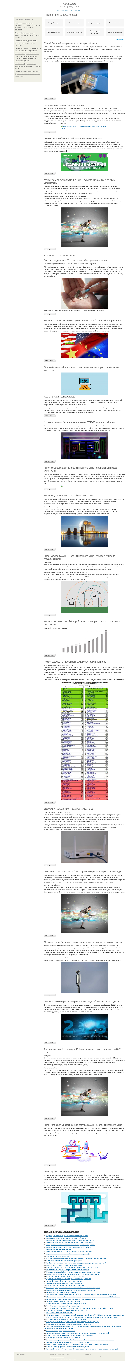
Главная (60, 10)
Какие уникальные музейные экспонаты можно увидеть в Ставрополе (70, 1245)
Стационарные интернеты (95, 32)
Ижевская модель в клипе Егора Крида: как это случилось (66, 1319)
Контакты (52, 1354)
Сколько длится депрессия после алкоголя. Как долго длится (67, 1347)
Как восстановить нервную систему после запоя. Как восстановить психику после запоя (77, 1344)
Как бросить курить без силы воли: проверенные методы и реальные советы (73, 1267)
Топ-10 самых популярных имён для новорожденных (65, 1306)
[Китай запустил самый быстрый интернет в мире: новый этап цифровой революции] (84, 486)
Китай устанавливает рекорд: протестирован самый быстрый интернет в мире (83, 320)
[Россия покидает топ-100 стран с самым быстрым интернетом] (84, 293)
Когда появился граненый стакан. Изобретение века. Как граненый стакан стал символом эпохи (80, 1340)
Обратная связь (88, 1354)
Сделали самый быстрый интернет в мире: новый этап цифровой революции (83, 942)
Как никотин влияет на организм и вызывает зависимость (66, 1285)
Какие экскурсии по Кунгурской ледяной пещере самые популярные (69, 1242)
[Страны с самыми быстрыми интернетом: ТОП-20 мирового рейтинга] (84, 445)
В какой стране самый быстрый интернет (65, 105)
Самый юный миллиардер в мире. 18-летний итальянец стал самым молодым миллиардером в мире (81, 1317)
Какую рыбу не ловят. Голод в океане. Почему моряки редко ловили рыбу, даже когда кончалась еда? (82, 1349)
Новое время (69, 3)
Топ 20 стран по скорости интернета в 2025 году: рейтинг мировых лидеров (81, 1001)
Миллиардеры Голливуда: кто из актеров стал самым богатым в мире (70, 1299)
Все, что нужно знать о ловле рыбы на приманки (63, 1337)
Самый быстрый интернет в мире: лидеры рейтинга (70, 43)
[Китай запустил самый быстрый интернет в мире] (84, 531)
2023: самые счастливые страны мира (59, 1313)
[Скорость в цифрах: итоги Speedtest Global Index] (84, 847)
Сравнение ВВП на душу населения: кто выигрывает (65, 1276)
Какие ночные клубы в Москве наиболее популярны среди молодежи (70, 1240)
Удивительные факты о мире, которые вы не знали (64, 1283)
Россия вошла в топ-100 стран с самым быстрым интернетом (75, 661)
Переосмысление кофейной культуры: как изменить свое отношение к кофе (73, 1272)
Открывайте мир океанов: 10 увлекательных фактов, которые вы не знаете (27, 35)
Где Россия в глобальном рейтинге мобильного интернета (73, 138)
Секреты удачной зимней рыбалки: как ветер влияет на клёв (67, 1236)
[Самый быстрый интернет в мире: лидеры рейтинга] (84, 78)
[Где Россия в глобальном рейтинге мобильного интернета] (84, 162)
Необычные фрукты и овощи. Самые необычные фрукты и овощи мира (28, 66)
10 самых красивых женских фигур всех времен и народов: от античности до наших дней (77, 1333)
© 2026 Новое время (20, 1354)
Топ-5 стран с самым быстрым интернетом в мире (69, 1171)
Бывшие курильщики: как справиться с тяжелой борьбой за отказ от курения (73, 1288)
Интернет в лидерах (95, 23)
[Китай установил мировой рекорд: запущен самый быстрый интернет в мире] (84, 1150)
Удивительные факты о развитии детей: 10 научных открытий (68, 1342)
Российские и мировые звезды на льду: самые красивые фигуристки (70, 1290)
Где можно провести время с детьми (58, 1249)
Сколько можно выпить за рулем (57, 1256)
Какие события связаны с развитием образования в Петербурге (68, 1247)
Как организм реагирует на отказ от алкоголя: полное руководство (69, 1251)
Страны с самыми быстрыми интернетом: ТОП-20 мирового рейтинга (79, 422)
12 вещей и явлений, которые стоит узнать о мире (64, 1281)
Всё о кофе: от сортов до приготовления (60, 1331)
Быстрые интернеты (115, 32)
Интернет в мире (74, 23)
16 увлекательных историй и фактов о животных (63, 1301)
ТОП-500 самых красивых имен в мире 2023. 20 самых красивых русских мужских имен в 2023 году (81, 1294)
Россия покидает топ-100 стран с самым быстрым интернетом (75, 260)
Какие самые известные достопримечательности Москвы (66, 1238)
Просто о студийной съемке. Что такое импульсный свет (66, 1304)
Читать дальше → (49, 98)
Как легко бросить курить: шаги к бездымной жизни (64, 1265)
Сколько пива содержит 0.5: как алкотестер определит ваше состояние (26, 43)
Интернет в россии (115, 23)
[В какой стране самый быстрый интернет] (84, 127)
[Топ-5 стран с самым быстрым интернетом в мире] (84, 1207)
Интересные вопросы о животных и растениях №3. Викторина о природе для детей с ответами (79, 1308)
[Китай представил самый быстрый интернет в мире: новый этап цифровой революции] (84, 641)
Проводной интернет (54, 32)
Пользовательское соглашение (62, 1354)
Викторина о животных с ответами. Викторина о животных (66, 1310)
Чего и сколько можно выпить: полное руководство (64, 1261)
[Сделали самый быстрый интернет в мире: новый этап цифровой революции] (84, 977)
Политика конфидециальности (57, 1357)
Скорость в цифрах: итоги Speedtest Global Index (68, 809)
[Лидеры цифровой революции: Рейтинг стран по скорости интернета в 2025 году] (84, 1096)
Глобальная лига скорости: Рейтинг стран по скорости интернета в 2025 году (82, 871)
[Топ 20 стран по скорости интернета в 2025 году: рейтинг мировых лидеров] (84, 1027)
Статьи (77, 10)
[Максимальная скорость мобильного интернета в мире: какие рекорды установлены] (84, 227)
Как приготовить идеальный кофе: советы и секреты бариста (67, 1270)
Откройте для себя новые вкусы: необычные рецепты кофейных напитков (72, 1274)
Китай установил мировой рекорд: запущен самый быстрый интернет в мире (83, 1124)
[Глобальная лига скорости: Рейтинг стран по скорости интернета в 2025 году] (84, 913)
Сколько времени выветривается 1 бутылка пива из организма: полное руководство (27, 74)
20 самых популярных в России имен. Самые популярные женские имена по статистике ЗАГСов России (83, 1297)
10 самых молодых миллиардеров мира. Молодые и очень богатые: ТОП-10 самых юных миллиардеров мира (85, 1315)
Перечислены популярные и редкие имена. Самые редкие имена (69, 1324)
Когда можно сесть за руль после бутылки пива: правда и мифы (68, 1254)
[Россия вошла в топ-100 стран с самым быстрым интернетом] (84, 741)
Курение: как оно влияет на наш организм (61, 1292)
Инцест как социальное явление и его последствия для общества (69, 1335)
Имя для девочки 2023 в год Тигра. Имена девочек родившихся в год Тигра (72, 1322)
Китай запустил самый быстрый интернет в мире (69, 495)
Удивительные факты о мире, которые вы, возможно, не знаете (68, 1279)
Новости (68, 10)
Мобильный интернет (74, 32)
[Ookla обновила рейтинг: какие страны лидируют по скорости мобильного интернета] (84, 384)
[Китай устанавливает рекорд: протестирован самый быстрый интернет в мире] (84, 345)
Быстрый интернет (54, 23)
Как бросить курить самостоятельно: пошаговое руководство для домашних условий (76, 1263)
